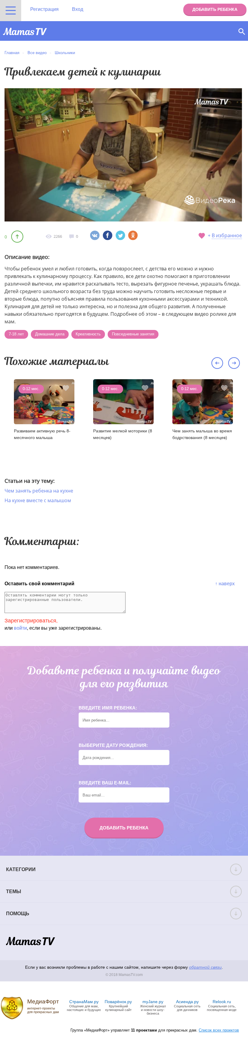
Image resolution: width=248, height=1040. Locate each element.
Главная (12, 52)
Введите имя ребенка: (108, 707)
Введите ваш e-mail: (105, 782)
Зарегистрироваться (30, 621)
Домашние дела (49, 334)
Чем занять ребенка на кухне (39, 490)
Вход (77, 9)
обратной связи (205, 967)
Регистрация (44, 9)
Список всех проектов (219, 1030)
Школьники (65, 52)
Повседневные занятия (133, 334)
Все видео (37, 52)
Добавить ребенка (214, 9)
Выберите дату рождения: (113, 745)
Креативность (88, 334)
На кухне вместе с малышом (38, 500)
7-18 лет (16, 334)
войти (20, 628)
